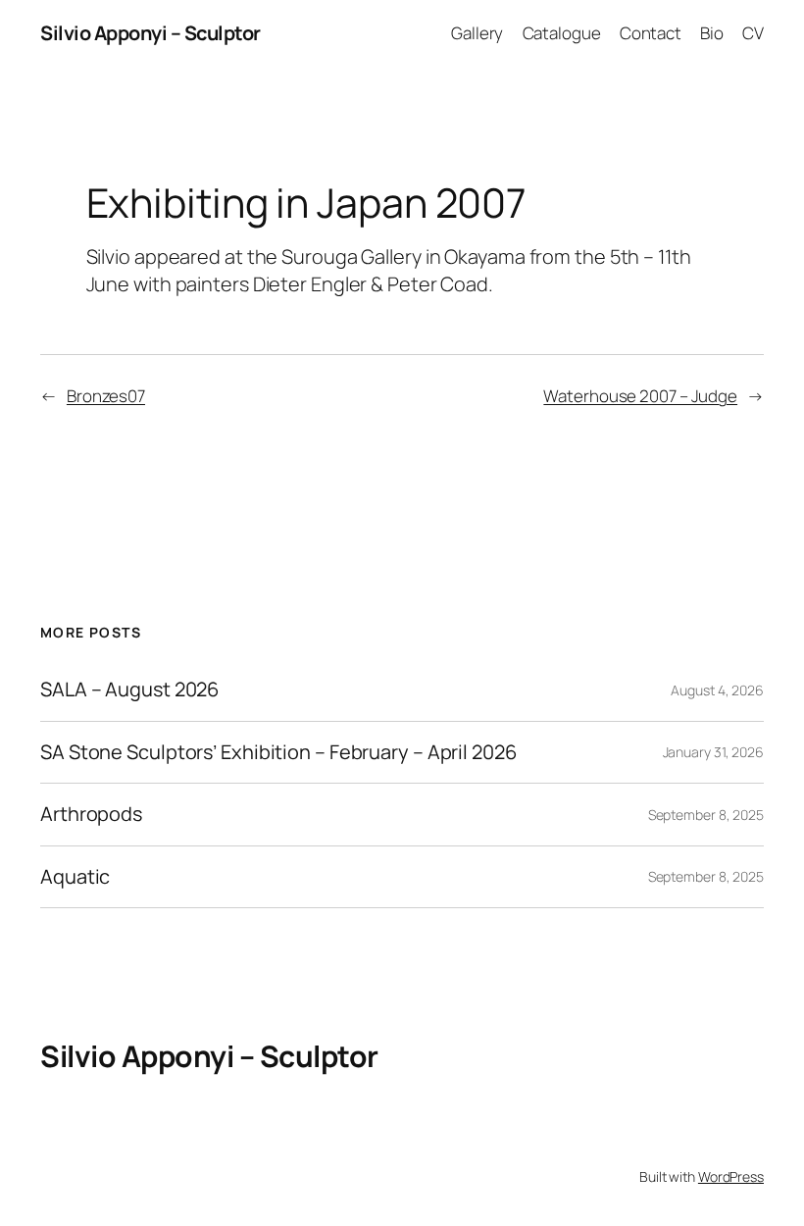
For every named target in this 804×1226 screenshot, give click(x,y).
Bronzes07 (106, 395)
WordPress (731, 1176)
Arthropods (91, 814)
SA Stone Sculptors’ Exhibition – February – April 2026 (278, 752)
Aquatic (75, 877)
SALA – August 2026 (129, 689)
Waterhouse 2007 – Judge (640, 395)
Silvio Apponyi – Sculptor (150, 33)
